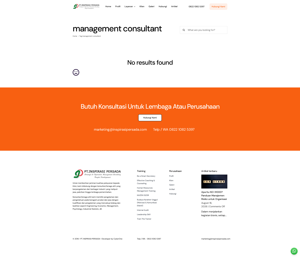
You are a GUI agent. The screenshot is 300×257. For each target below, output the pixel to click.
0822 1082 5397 (182, 129)
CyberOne (118, 239)
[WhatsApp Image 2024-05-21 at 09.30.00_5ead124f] (86, 4)
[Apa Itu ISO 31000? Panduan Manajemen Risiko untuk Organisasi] (214, 182)
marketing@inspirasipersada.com (120, 129)
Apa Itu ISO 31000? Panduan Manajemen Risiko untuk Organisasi (214, 195)
